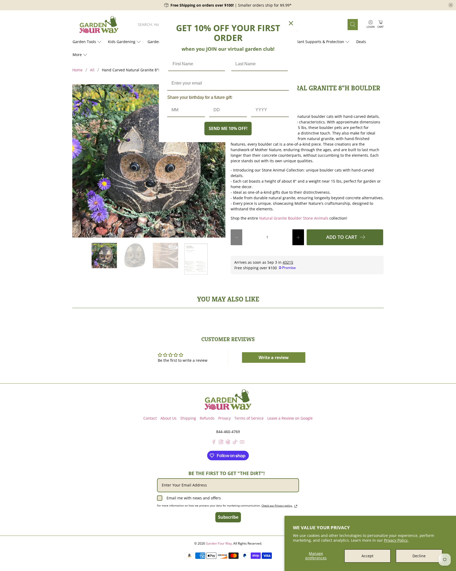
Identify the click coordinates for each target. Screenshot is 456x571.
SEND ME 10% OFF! (228, 128)
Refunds (207, 418)
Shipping (188, 418)
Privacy (224, 418)
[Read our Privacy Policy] (296, 506)
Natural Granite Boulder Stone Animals (293, 218)
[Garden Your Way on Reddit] (228, 442)
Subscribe (228, 517)
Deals (361, 41)
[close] (450, 5)
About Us (168, 418)
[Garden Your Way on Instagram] (221, 442)
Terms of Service (249, 418)
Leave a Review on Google (290, 418)
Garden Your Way (219, 543)
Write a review (274, 357)
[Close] (291, 23)
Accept (367, 555)
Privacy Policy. (396, 540)
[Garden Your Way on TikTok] (235, 442)
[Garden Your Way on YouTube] (242, 442)
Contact (150, 418)
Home (77, 70)
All (92, 70)
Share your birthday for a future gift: (199, 97)
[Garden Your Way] (99, 25)
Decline (419, 555)
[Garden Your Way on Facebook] (214, 442)
